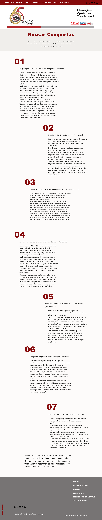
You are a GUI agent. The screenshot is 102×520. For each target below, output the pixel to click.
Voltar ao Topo (2, 510)
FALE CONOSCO (80, 501)
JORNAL (76, 489)
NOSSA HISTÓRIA (80, 485)
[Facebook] (22, 507)
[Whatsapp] (17, 507)
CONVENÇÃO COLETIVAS (81, 497)
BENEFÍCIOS (78, 493)
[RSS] (15, 507)
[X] (25, 507)
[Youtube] (20, 507)
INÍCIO (76, 481)
